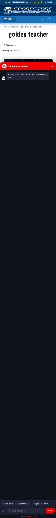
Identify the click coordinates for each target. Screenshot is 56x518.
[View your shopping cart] (42, 19)
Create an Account (18, 2)
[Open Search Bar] (49, 19)
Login (50, 2)
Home (5, 27)
